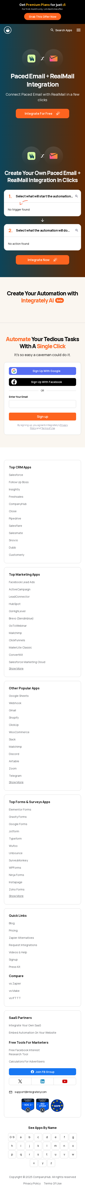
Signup (13, 959)
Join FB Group (45, 1072)
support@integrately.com (31, 1092)
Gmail (12, 710)
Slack (12, 739)
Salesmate (16, 533)
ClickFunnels (17, 640)
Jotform (14, 831)
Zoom (13, 768)
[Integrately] (8, 30)
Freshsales (16, 496)
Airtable (14, 761)
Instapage (15, 882)
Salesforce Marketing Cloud (27, 662)
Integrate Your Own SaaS (25, 1025)
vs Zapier (15, 983)
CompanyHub (18, 504)
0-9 (12, 1137)
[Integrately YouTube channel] (65, 1081)
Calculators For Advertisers (27, 1061)
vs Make (14, 991)
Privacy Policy (32, 1183)
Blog (12, 923)
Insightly (14, 489)
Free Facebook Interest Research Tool (24, 1052)
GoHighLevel (17, 611)
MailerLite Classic (20, 647)
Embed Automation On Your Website (32, 1032)
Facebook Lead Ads (22, 582)
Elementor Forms (20, 809)
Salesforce (16, 475)
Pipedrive (15, 518)
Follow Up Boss (19, 482)
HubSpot (15, 604)
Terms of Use (48, 428)
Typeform (15, 838)
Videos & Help (18, 952)
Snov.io (13, 540)
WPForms (15, 867)
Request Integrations (23, 945)
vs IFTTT (15, 998)
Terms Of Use (53, 1183)
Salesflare (15, 526)
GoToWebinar (18, 625)
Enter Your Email (18, 396)
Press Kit (14, 967)
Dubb (12, 547)
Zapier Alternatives (21, 938)
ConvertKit (16, 655)
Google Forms (18, 824)
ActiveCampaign (19, 589)
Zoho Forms (17, 889)
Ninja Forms (16, 875)
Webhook (15, 703)
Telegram (15, 776)
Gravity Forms (18, 817)
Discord (14, 754)
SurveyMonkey (18, 860)
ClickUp (14, 725)
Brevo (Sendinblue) (21, 618)
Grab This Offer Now (42, 16)
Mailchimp (15, 633)
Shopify (14, 717)
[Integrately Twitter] (20, 1081)
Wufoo (13, 846)
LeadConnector (19, 596)
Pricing (13, 930)
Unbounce (16, 853)
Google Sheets (19, 696)
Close (13, 511)
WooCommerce (19, 732)
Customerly (16, 555)
